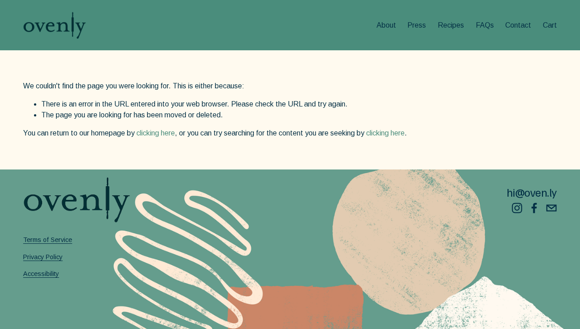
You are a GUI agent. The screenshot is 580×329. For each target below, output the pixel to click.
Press (416, 25)
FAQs (485, 25)
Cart (550, 25)
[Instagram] (517, 208)
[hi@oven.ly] (551, 208)
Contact (518, 25)
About (386, 25)
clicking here (155, 133)
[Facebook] (534, 208)
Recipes (451, 25)
